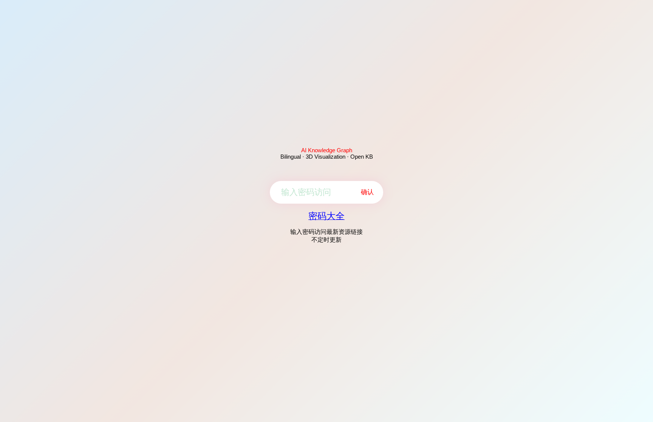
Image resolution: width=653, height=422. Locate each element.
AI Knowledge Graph (326, 150)
